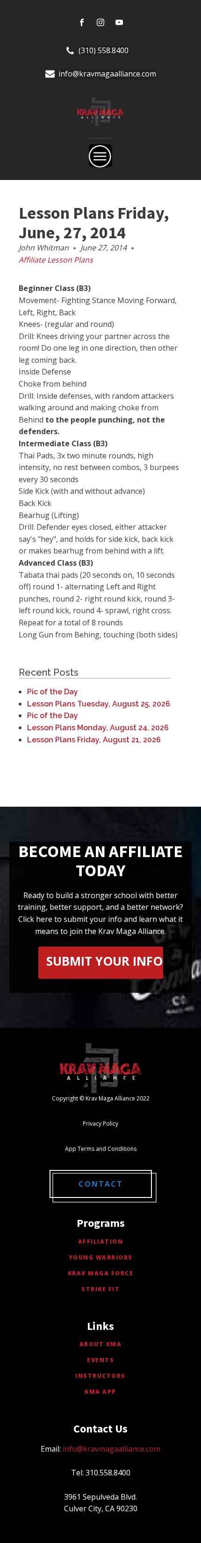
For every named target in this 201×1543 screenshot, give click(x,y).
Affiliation (100, 1241)
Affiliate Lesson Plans (56, 260)
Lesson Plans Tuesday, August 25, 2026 (98, 703)
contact (101, 1184)
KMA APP (100, 1392)
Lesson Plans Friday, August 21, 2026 (94, 739)
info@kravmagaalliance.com (107, 74)
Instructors (100, 1376)
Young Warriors (101, 1257)
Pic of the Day (52, 691)
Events (100, 1360)
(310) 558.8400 (104, 50)
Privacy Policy (100, 1124)
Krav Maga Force (101, 1273)
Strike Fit (100, 1289)
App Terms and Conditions (100, 1149)
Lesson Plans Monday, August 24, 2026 (98, 727)
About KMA (100, 1344)
